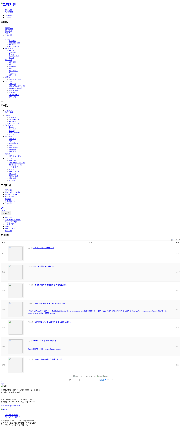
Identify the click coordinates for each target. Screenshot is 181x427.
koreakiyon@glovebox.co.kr (10, 406)
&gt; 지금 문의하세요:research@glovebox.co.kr (44, 349)
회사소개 (8, 31)
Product (7, 27)
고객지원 (8, 35)
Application (9, 29)
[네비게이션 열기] (2, 101)
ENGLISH (8, 10)
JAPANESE (9, 12)
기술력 (7, 33)
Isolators (8, 17)
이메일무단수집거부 (12, 417)
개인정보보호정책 (11, 415)
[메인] (8, 4)
